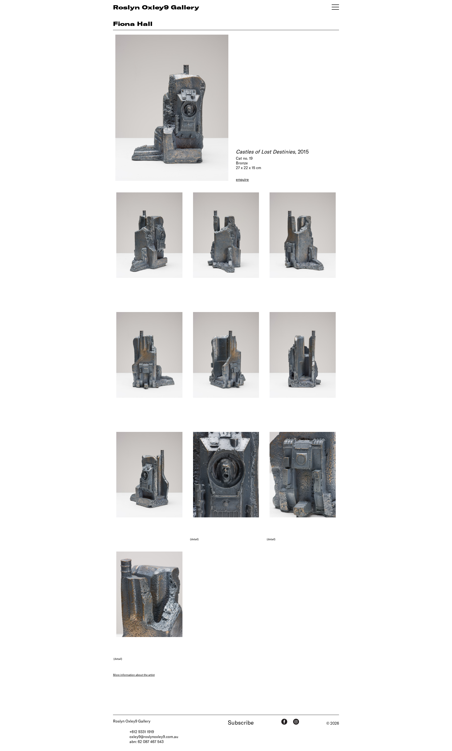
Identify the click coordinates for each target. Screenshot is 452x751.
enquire (242, 179)
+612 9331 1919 (141, 731)
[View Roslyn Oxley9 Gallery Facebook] (284, 722)
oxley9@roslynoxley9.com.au (153, 736)
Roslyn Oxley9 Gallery (131, 721)
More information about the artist (134, 674)
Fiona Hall (133, 23)
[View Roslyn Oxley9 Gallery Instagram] (296, 722)
